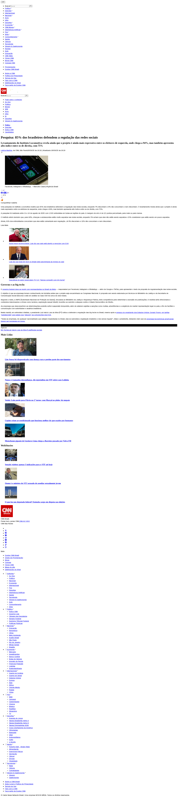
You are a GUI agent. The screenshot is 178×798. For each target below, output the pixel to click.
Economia (8, 25)
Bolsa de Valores (15, 659)
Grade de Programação (14, 558)
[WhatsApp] (6, 547)
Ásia (10, 683)
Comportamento (11, 37)
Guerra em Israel (15, 675)
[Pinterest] (6, 542)
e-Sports (12, 742)
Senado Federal (15, 619)
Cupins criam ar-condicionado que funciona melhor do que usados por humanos (39, 420)
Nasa (11, 766)
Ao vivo (8, 102)
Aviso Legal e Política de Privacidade (19, 784)
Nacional (8, 15)
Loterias (12, 666)
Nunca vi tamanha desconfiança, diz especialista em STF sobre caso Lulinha (37, 380)
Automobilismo (14, 737)
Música (12, 706)
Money (7, 107)
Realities (12, 709)
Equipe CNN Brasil (12, 69)
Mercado (12, 652)
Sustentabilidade (15, 668)
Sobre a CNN (10, 73)
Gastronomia (14, 777)
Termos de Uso (10, 78)
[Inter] (6, 528)
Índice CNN (9, 130)
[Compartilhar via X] (3, 193)
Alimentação (14, 749)
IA (5, 116)
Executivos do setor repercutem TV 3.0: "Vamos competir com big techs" (37, 280)
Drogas (12, 758)
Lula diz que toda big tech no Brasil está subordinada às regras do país (36, 262)
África (11, 685)
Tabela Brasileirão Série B (19, 723)
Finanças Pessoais (16, 664)
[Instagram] (6, 538)
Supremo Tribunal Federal (19, 621)
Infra (6, 20)
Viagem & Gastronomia (13, 46)
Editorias (10, 573)
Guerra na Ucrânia (16, 673)
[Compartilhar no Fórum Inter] (2, 200)
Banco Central (14, 656)
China (11, 692)
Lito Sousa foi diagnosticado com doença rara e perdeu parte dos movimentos (37, 359)
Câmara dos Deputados (18, 616)
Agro (7, 18)
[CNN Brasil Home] (12, 93)
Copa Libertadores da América (21, 728)
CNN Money (9, 27)
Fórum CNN (9, 58)
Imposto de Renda (16, 661)
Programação (10, 67)
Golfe (11, 739)
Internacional (10, 13)
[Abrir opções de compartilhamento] (4, 195)
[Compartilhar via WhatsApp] (6, 193)
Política (8, 8)
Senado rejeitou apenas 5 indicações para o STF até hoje (28, 464)
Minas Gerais (14, 645)
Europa (12, 680)
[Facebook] (6, 533)
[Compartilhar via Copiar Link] (8, 193)
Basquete (12, 732)
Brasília (12, 647)
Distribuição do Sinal (13, 83)
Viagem (12, 775)
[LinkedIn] (6, 540)
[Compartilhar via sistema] (1, 198)
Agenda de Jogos (16, 718)
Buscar (7, 6)
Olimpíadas (13, 730)
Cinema (12, 704)
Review (8, 49)
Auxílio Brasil (14, 638)
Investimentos (14, 654)
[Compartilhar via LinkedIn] (5, 193)
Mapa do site (10, 567)
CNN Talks (9, 56)
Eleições (8, 11)
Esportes (8, 22)
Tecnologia (9, 44)
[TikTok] (6, 545)
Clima (11, 633)
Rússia (11, 690)
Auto (6, 51)
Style (7, 34)
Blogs (7, 560)
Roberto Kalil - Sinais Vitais (19, 747)
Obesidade (13, 761)
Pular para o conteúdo (13, 99)
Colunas (8, 562)
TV (10, 713)
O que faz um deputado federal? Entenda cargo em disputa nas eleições (35, 502)
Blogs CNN (9, 60)
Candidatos (9, 132)
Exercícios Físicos (16, 751)
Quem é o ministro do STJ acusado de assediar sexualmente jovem (33, 483)
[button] (89, 170)
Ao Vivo (12, 576)
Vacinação (13, 754)
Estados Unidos (15, 678)
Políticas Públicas (15, 623)
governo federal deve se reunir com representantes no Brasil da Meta (29, 289)
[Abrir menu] (3, 2)
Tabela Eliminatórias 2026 (19, 725)
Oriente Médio (14, 687)
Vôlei (11, 735)
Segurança (13, 630)
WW (6, 109)
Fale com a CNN (11, 80)
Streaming (13, 711)
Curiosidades (14, 770)
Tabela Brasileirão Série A (19, 721)
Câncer (12, 756)
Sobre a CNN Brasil (12, 781)
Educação (9, 53)
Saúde (7, 39)
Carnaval (12, 699)
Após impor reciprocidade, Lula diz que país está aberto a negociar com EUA (39, 243)
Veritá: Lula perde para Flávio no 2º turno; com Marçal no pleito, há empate (37, 400)
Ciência (8, 41)
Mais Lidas (7, 334)
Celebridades (14, 702)
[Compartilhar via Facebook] (1, 193)
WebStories (7, 445)
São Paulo (13, 640)
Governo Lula (14, 614)
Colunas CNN (10, 63)
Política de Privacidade (14, 76)
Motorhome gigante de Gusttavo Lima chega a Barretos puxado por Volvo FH (38, 441)
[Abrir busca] (30, 6)
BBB (10, 697)
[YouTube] (6, 535)
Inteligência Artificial (12, 30)
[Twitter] (6, 531)
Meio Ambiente (15, 635)
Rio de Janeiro (14, 642)
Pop (6, 32)
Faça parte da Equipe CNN (15, 85)
